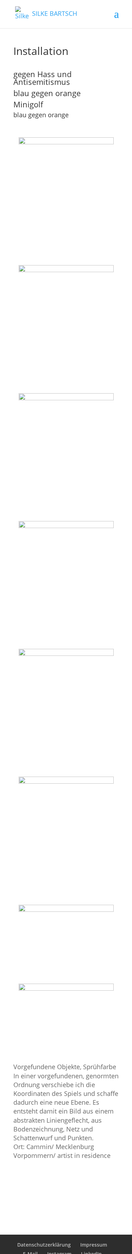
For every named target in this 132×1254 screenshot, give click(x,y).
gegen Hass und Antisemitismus (42, 78)
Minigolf (28, 104)
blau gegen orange (47, 93)
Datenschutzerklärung (44, 1244)
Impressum (93, 1244)
